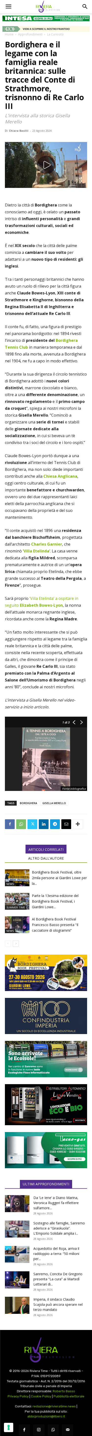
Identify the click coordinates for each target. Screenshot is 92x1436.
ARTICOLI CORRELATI (46, 849)
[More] (78, 824)
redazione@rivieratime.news (54, 1406)
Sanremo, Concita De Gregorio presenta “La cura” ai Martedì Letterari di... (57, 1279)
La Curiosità (55, 34)
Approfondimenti (30, 34)
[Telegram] (55, 824)
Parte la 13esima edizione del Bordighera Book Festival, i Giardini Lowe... (55, 901)
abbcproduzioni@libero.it (46, 1416)
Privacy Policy (18, 1396)
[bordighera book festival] (46, 973)
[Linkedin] (44, 824)
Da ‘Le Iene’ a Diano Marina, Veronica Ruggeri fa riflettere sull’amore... (56, 1202)
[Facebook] (10, 824)
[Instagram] (38, 1430)
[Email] (66, 824)
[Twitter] (32, 824)
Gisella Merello (54, 803)
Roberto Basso (64, 1391)
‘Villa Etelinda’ (36, 551)
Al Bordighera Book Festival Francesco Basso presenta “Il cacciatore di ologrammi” (55, 925)
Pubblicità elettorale (68, 1396)
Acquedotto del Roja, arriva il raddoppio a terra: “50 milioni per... (56, 1253)
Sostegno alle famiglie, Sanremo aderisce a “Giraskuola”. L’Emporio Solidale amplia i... (59, 1228)
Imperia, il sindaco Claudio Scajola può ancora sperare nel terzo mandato (58, 1304)
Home (9, 34)
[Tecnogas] (46, 1150)
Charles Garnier (46, 544)
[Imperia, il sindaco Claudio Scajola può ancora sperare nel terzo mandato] (17, 1305)
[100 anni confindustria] (46, 1016)
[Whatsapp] (53, 1430)
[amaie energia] (46, 1059)
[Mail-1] (67, 1430)
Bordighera (28, 803)
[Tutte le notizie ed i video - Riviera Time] (46, 1349)
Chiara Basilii (18, 130)
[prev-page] (8, 943)
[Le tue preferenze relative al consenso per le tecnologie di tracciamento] (8, 1427)
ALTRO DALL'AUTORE (46, 858)
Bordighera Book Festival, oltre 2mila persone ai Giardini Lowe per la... (59, 878)
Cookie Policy (41, 1396)
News (10, 884)
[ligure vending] (46, 1104)
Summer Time (15, 907)
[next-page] (16, 943)
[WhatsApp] (21, 824)
